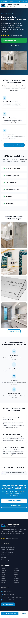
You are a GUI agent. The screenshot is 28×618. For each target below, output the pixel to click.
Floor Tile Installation (7, 552)
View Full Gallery (14, 331)
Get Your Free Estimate (14, 500)
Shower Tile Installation (7, 549)
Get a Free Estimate (9, 40)
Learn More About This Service (14, 145)
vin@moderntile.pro (8, 594)
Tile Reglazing (5, 560)
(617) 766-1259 (23, 1)
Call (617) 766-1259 (15, 506)
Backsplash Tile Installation (8, 555)
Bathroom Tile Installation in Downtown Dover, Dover (14, 473)
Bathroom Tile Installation (8, 547)
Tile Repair (4, 557)
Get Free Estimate (8, 604)
